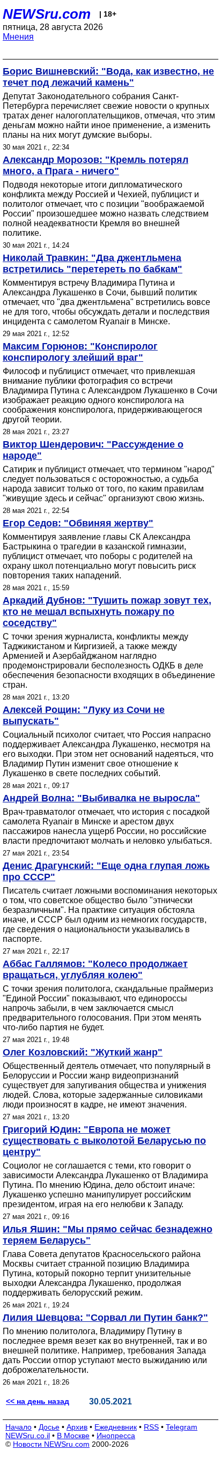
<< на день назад (37, 1401)
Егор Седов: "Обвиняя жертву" (78, 523)
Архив (77, 1427)
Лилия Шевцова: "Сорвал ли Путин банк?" (105, 1317)
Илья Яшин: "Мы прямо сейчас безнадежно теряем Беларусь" (107, 1235)
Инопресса (116, 1435)
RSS (151, 1427)
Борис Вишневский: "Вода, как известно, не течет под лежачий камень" (108, 77)
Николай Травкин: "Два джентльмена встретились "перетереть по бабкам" (92, 263)
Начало (18, 1427)
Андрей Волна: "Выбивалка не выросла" (101, 798)
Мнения (18, 36)
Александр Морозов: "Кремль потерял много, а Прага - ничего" (95, 165)
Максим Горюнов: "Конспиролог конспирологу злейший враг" (80, 352)
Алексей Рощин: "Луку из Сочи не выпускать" (84, 715)
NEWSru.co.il (27, 1435)
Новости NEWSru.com (51, 1444)
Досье (49, 1427)
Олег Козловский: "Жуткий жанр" (83, 1052)
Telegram (181, 1427)
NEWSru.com (47, 14)
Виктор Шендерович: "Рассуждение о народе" (93, 450)
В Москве (73, 1435)
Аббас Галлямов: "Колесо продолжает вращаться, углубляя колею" (95, 969)
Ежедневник (115, 1427)
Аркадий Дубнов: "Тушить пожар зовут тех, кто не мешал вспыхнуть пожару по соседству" (107, 611)
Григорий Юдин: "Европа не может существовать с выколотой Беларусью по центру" (104, 1140)
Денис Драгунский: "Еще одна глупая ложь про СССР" (106, 871)
